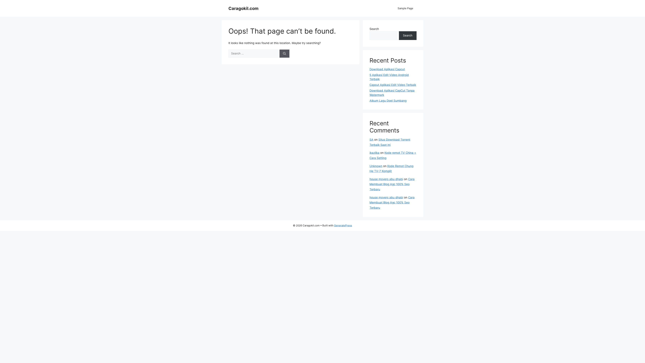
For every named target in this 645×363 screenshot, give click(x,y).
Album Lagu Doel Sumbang (388, 100)
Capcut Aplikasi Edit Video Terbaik (393, 85)
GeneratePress (343, 225)
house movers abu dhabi (386, 179)
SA (371, 139)
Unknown (376, 166)
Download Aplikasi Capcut (387, 69)
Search (374, 29)
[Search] (284, 54)
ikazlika (374, 152)
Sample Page (405, 8)
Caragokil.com (243, 8)
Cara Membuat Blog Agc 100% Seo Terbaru (392, 184)
